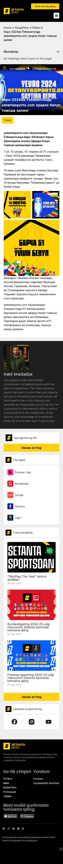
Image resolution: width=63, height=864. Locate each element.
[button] (58, 51)
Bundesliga (21, 483)
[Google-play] (23, 828)
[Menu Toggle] (56, 15)
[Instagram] (8, 828)
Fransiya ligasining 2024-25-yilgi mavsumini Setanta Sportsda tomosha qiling (30, 678)
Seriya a (20, 506)
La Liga (19, 495)
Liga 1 (18, 517)
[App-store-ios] (18, 828)
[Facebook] (4, 828)
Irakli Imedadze (17, 68)
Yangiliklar (22, 27)
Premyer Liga (23, 472)
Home (8, 27)
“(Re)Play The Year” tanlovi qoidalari (27, 578)
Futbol (36, 27)
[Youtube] (13, 828)
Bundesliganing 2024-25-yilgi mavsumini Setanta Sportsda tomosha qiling (28, 627)
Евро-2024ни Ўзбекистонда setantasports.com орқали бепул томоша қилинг (31, 105)
